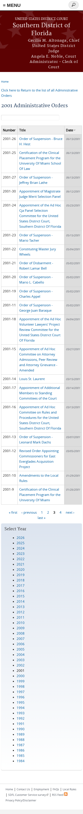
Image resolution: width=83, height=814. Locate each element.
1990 (21, 729)
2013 (21, 606)
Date (69, 130)
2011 (21, 617)
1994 (21, 707)
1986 (21, 750)
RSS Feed (58, 795)
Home (5, 81)
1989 (21, 734)
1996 (21, 697)
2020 (21, 569)
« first (13, 512)
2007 (21, 638)
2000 (21, 676)
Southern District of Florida (41, 29)
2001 (21, 670)
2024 (21, 548)
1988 (21, 739)
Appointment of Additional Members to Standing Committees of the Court (39, 392)
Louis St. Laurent (32, 379)
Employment (41, 789)
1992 (21, 718)
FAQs (56, 789)
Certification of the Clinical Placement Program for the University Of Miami (39, 494)
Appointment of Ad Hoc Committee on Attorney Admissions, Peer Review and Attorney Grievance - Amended (38, 359)
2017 (21, 585)
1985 (21, 755)
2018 (21, 580)
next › (70, 512)
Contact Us (23, 789)
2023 (21, 553)
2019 (21, 575)
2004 (21, 654)
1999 (21, 681)
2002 (21, 665)
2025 (21, 543)
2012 (21, 612)
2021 (21, 564)
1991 (21, 723)
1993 (21, 713)
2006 (21, 644)
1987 (21, 745)
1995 (21, 702)
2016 (21, 591)
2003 (21, 660)
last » (41, 517)
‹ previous (29, 512)
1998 (21, 686)
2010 (21, 622)
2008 (21, 633)
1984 (21, 761)
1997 (21, 692)
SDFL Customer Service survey (28, 795)
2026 (21, 537)
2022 (21, 559)
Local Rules (69, 789)
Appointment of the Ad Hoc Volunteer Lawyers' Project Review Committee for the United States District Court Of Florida (40, 329)
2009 (21, 628)
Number (9, 130)
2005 (21, 649)
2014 (21, 601)
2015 (21, 596)
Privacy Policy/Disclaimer (21, 800)
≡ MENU (12, 5)
